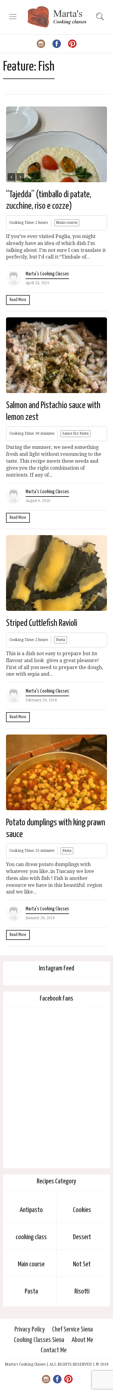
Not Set (82, 1264)
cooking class (31, 1237)
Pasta (60, 640)
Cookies (82, 1210)
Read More (18, 299)
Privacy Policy (29, 1329)
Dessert (82, 1237)
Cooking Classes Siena (39, 1340)
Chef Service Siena (72, 1329)
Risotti (81, 1291)
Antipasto (31, 1210)
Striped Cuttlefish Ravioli (41, 623)
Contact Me (54, 1350)
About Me (82, 1340)
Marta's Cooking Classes (47, 274)
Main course (66, 223)
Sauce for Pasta (75, 433)
